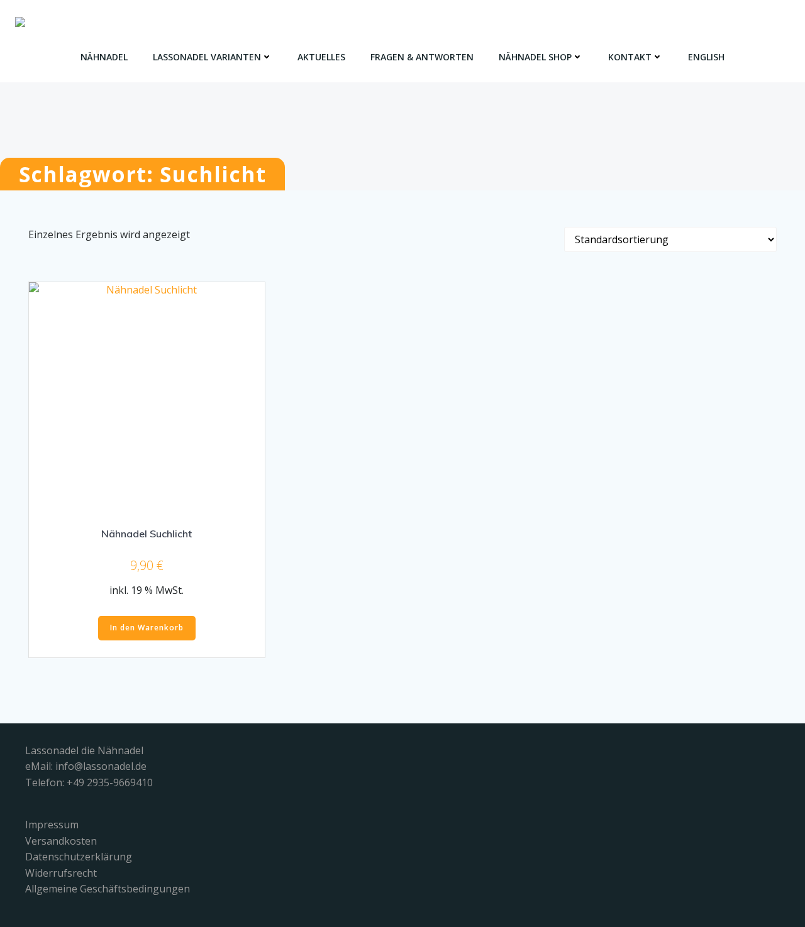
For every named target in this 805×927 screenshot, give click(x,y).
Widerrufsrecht (61, 873)
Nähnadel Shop (535, 57)
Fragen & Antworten (422, 57)
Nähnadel (104, 57)
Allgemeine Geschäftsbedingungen (107, 889)
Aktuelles (321, 57)
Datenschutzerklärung (78, 857)
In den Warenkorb (147, 627)
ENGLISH (706, 57)
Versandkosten (61, 841)
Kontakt (630, 57)
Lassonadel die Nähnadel (84, 750)
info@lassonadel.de (101, 766)
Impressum (52, 824)
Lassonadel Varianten (207, 57)
